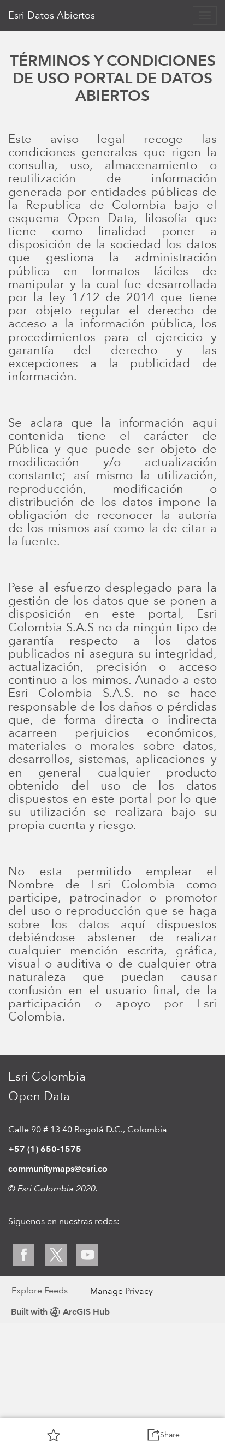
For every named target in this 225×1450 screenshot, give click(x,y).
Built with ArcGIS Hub (60, 1311)
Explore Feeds (39, 1290)
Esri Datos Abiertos (51, 15)
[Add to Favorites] (54, 1435)
